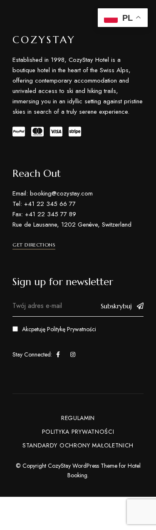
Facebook (58, 354)
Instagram (72, 354)
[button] (33, 244)
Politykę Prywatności (71, 329)
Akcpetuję (59, 329)
